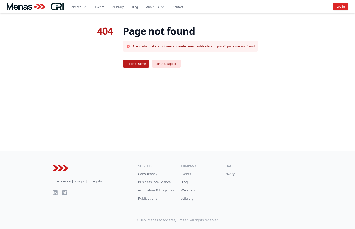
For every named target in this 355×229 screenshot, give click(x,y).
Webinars (188, 190)
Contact (178, 7)
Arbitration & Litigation (156, 190)
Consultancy (147, 174)
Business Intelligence (154, 182)
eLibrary (118, 7)
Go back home (136, 64)
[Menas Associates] (26, 6)
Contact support (166, 64)
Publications (147, 198)
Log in (341, 6)
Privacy (229, 174)
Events (99, 7)
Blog (135, 7)
